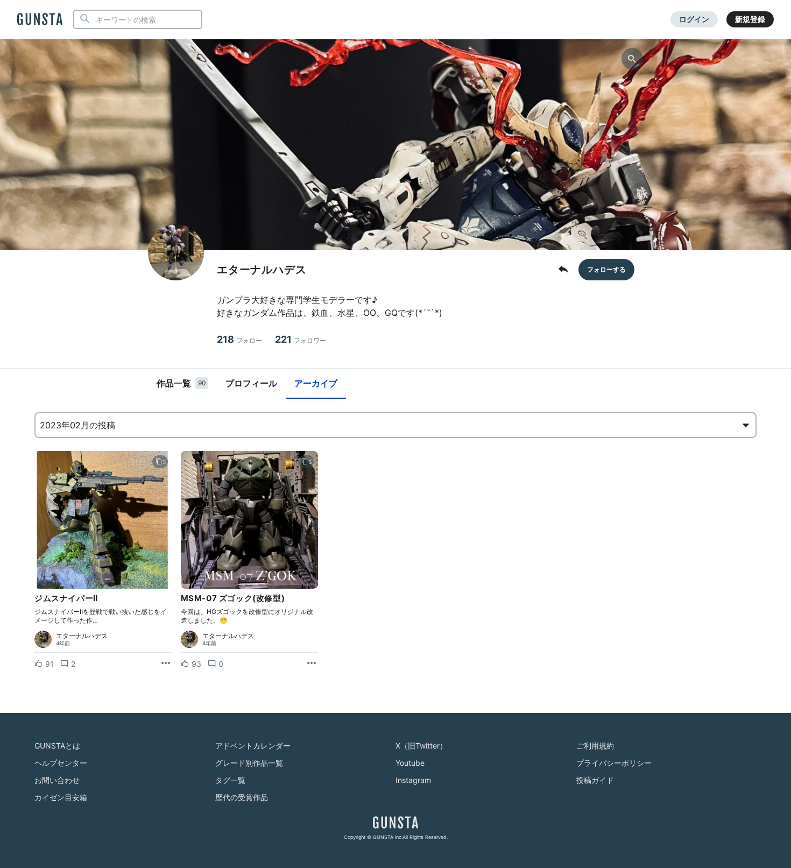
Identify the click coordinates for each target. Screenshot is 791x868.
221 (300, 339)
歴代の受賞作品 (241, 797)
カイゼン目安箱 (60, 797)
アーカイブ (315, 383)
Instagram (413, 780)
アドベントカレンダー (253, 745)
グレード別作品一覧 (249, 762)
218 (239, 339)
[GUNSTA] (39, 20)
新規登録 (750, 19)
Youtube (410, 762)
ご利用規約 (595, 745)
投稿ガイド (595, 780)
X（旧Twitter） (421, 745)
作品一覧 (181, 383)
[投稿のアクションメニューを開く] (165, 663)
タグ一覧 (230, 780)
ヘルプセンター (60, 762)
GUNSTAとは (57, 745)
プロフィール (251, 383)
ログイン (694, 19)
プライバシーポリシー (614, 762)
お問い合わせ (57, 780)
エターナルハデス (82, 636)
